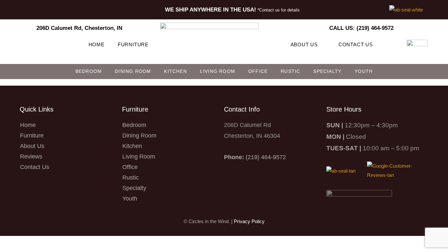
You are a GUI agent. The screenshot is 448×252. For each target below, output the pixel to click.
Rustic (290, 71)
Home (97, 44)
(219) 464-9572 (266, 157)
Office (258, 71)
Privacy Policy (249, 221)
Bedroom (88, 71)
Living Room (217, 71)
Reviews (31, 156)
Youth (364, 71)
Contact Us (355, 44)
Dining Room (133, 71)
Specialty (327, 71)
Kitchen (175, 71)
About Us (304, 44)
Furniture (133, 44)
